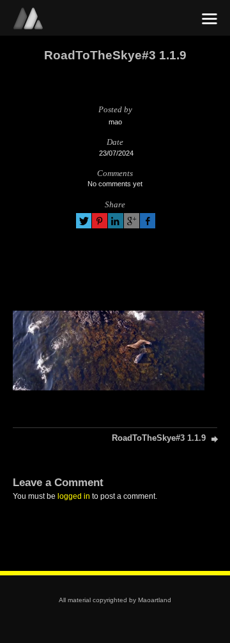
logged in (73, 496)
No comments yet (115, 184)
